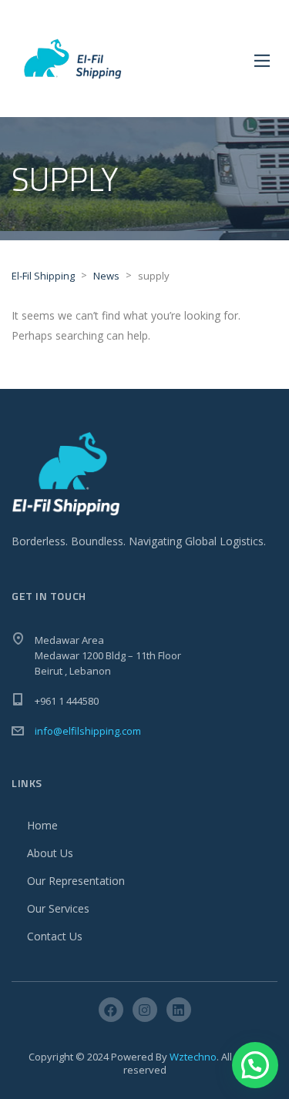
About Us (50, 853)
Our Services (58, 908)
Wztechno (193, 1057)
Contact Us (54, 936)
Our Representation (76, 880)
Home (42, 825)
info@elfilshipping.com (88, 731)
